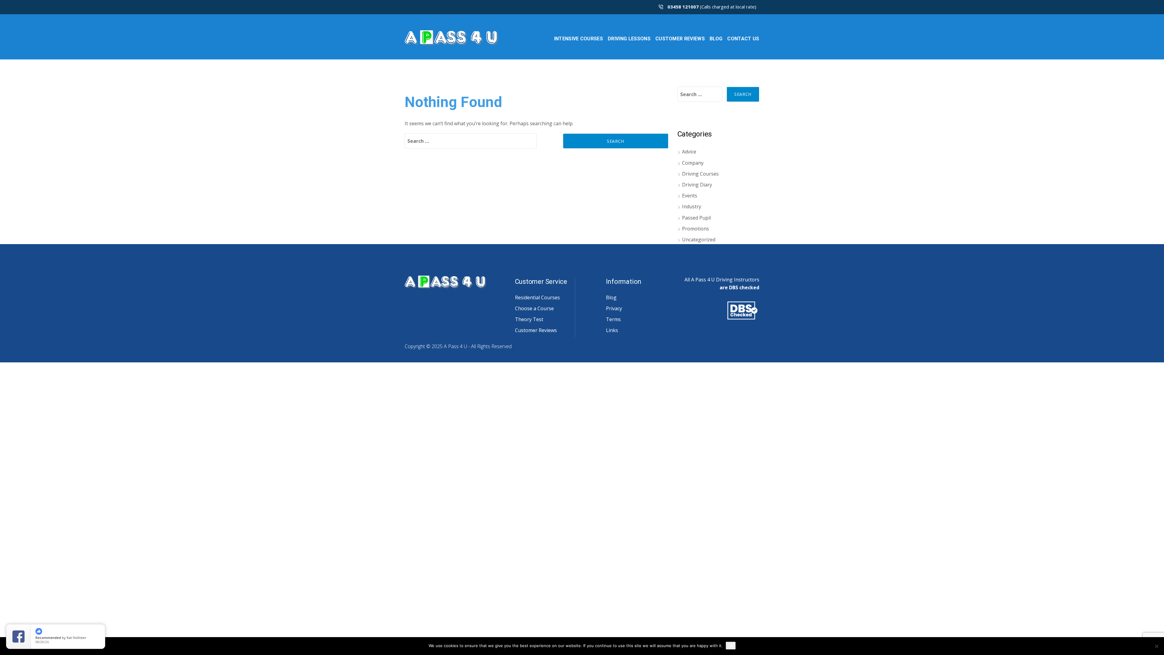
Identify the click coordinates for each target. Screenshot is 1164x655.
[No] (1156, 646)
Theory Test (529, 319)
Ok (730, 645)
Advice (689, 151)
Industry (691, 206)
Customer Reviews (536, 330)
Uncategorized (698, 239)
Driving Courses (700, 173)
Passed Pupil (696, 217)
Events (689, 195)
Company (693, 163)
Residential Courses (537, 297)
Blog (611, 297)
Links (612, 330)
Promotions (695, 228)
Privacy (614, 308)
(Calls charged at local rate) (711, 7)
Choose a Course (534, 308)
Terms (613, 319)
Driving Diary (697, 184)
